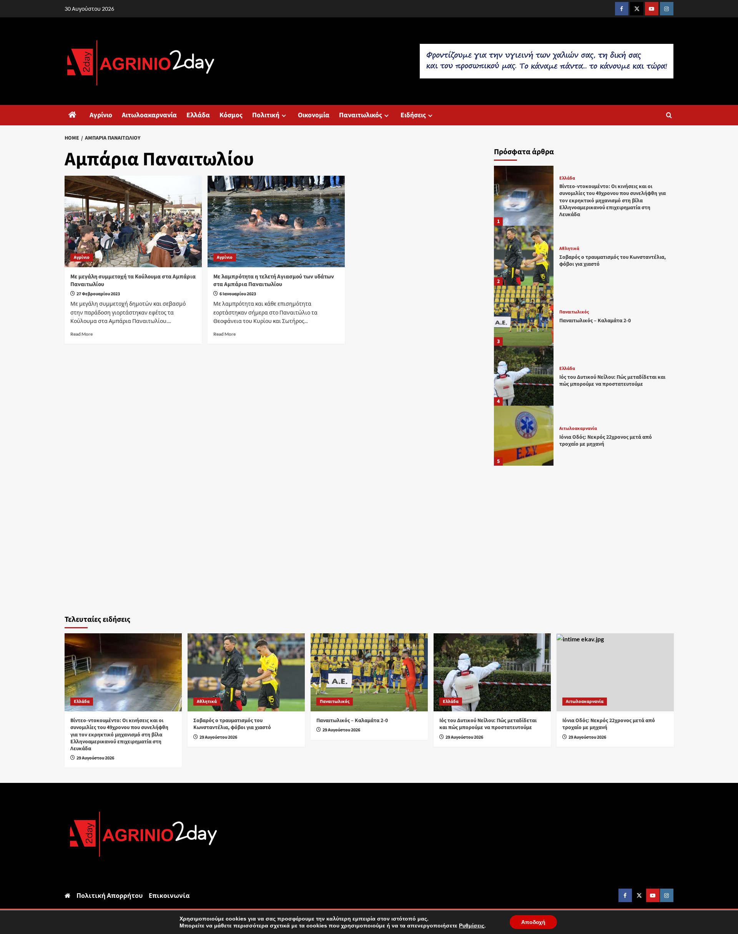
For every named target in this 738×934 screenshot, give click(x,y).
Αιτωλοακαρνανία (149, 115)
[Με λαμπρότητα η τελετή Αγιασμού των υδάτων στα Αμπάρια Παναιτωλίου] (276, 221)
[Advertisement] (584, 538)
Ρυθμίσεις (471, 925)
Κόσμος (231, 115)
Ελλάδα (198, 115)
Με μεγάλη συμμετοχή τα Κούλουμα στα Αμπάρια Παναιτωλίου (133, 280)
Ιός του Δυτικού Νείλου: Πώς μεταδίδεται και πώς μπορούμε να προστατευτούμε (612, 380)
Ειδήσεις (413, 115)
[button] (669, 115)
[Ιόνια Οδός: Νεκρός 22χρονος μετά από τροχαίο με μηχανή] (524, 436)
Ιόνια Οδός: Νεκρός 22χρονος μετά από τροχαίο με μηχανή (605, 440)
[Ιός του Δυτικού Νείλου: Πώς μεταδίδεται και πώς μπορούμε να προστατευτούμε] (524, 376)
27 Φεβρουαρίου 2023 (98, 294)
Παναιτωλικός (360, 115)
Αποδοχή (533, 922)
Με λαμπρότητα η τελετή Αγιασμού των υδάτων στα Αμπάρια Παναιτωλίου (273, 280)
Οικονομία (313, 115)
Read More (81, 334)
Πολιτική (265, 115)
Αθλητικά (569, 249)
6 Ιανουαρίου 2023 (237, 294)
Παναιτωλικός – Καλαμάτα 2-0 (595, 321)
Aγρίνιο (82, 257)
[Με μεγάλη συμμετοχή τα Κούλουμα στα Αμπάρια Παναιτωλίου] (133, 221)
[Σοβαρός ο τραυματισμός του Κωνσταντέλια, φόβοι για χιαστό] (524, 256)
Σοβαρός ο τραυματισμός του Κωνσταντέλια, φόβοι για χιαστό (612, 260)
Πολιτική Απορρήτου (109, 895)
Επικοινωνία (169, 895)
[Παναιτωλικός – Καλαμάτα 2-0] (524, 316)
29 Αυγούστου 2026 (95, 758)
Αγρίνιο (101, 115)
